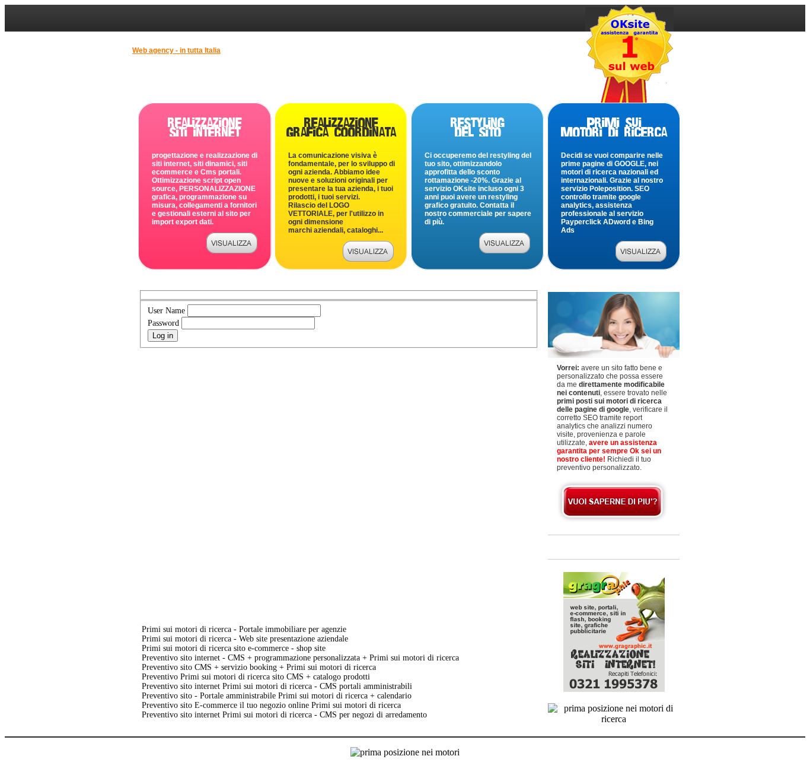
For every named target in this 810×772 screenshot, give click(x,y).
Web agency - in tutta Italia (176, 50)
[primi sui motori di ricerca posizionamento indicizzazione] (641, 258)
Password (163, 323)
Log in (162, 335)
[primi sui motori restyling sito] (504, 250)
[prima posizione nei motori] (231, 250)
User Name (166, 310)
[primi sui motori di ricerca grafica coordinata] (368, 258)
